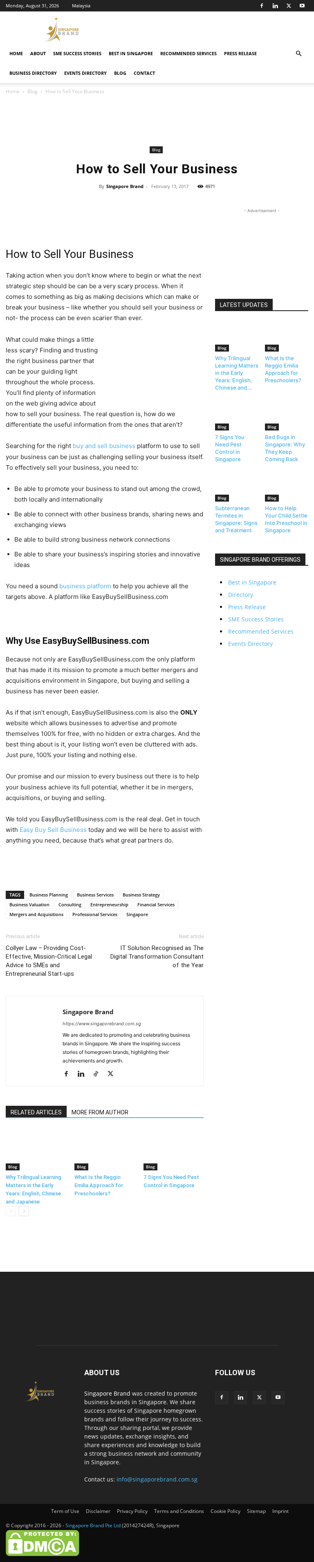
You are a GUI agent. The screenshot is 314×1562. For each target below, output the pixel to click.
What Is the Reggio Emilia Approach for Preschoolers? (98, 1185)
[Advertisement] (211, 29)
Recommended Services (188, 53)
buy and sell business (104, 446)
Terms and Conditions (179, 1511)
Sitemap (256, 1511)
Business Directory (33, 73)
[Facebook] (262, 5)
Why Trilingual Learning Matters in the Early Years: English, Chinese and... (236, 373)
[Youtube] (302, 5)
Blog (120, 73)
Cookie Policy (225, 1511)
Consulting (69, 904)
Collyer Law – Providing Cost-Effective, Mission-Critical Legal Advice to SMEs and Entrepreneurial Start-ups (49, 960)
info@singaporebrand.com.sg (157, 1479)
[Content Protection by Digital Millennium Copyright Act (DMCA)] (42, 1554)
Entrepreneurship (109, 904)
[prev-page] (11, 1211)
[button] (298, 54)
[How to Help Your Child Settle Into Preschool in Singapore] (287, 487)
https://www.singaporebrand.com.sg (102, 1023)
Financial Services (156, 904)
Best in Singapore (131, 53)
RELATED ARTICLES (36, 1112)
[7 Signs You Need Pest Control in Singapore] (174, 1149)
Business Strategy (141, 895)
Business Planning (48, 895)
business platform (85, 586)
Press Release (240, 53)
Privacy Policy (132, 1511)
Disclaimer (98, 1511)
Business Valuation (29, 904)
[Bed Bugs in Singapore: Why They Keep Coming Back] (287, 415)
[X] (289, 5)
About (38, 53)
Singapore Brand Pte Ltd (93, 1525)
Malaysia (81, 5)
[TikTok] (98, 1074)
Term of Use (65, 1511)
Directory (240, 594)
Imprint (280, 1511)
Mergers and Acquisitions (36, 914)
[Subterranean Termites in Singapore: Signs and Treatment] (237, 487)
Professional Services (94, 914)
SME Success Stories (77, 53)
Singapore (137, 914)
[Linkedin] (275, 5)
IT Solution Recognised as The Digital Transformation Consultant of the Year (157, 956)
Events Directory (85, 73)
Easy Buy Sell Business (53, 830)
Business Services (95, 895)
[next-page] (24, 1211)
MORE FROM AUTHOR (100, 1112)
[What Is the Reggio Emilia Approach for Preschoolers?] (104, 1149)
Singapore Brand (125, 186)
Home (16, 53)
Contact (144, 73)
